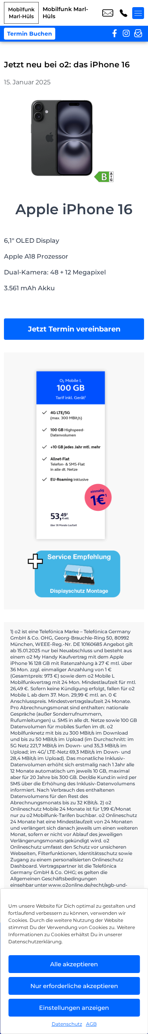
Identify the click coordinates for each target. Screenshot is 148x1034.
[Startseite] (21, 13)
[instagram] (126, 34)
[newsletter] (138, 34)
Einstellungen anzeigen (74, 1007)
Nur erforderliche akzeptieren (74, 986)
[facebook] (114, 34)
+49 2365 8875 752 (123, 13)
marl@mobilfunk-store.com (108, 13)
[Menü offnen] (138, 13)
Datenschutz (67, 1024)
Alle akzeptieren (74, 964)
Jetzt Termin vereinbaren (74, 329)
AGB (91, 1024)
